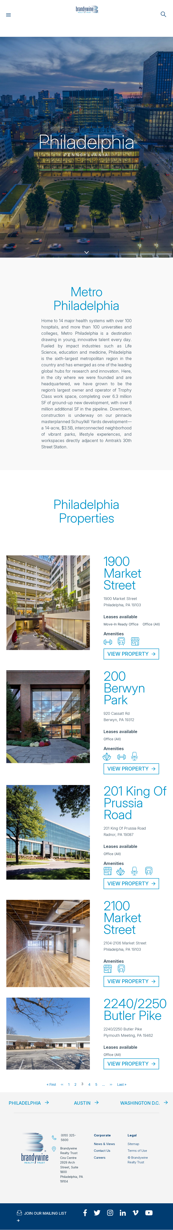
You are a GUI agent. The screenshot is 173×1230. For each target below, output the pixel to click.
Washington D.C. (140, 1103)
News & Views (104, 1144)
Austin (82, 1103)
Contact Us (102, 1151)
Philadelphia (25, 1103)
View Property (128, 654)
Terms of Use (137, 1151)
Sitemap (133, 1144)
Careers (99, 1158)
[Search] (163, 14)
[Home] (87, 9)
